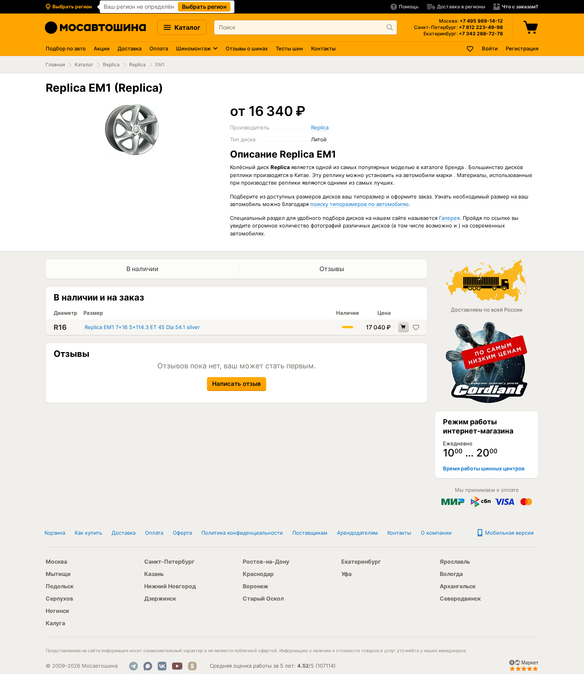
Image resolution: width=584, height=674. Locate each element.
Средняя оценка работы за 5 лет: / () (273, 665)
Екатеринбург (361, 561)
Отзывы (332, 269)
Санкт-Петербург (169, 561)
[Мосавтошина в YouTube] (177, 666)
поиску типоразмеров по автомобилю (359, 204)
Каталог (186, 27)
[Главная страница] (95, 27)
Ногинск (57, 610)
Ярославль (455, 561)
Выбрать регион (204, 6)
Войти (490, 48)
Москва (56, 561)
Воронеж (255, 586)
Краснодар (258, 573)
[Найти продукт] (390, 27)
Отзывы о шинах (247, 48)
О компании (436, 533)
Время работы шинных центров (483, 468)
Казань (154, 573)
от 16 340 (268, 111)
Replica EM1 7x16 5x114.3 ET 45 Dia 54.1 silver (142, 327)
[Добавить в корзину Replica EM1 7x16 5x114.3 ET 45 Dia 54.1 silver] (403, 327)
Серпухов (59, 598)
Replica (111, 64)
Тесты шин (289, 48)
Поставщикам (309, 533)
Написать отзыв (236, 383)
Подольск (59, 586)
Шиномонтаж (193, 48)
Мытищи (58, 573)
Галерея (449, 218)
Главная (55, 64)
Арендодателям (357, 533)
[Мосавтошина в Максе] (147, 666)
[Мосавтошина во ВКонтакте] (162, 666)
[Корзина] (531, 27)
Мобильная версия (508, 533)
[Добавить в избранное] (416, 327)
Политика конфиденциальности (242, 533)
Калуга (55, 623)
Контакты (323, 48)
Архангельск (458, 586)
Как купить (88, 533)
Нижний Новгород (170, 586)
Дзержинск (160, 598)
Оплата (158, 48)
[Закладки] (470, 48)
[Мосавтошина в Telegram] (133, 666)
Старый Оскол (263, 598)
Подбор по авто (66, 48)
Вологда (451, 573)
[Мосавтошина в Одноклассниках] (192, 666)
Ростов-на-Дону (266, 561)
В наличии (142, 269)
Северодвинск (460, 598)
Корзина (54, 533)
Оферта (182, 533)
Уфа (346, 573)
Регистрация (522, 48)
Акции (102, 48)
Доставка (129, 48)
